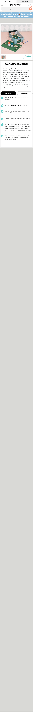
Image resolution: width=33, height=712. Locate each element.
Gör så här (8, 93)
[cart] (30, 5)
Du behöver (24, 93)
